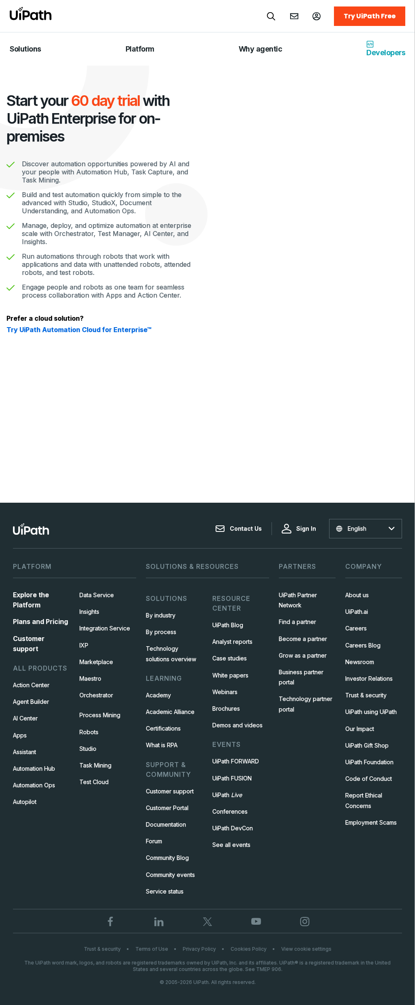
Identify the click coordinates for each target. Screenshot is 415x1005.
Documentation (166, 824)
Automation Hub (34, 768)
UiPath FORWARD (235, 761)
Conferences (230, 811)
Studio (87, 748)
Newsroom (359, 661)
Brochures (226, 708)
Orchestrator (96, 695)
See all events (231, 844)
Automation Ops (34, 785)
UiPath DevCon (232, 828)
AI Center (25, 718)
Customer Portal (167, 807)
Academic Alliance (170, 711)
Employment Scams (371, 822)
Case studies (229, 658)
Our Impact (359, 728)
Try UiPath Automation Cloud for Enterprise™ (78, 330)
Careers (356, 628)
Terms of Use (151, 949)
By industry (160, 615)
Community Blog (167, 857)
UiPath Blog (227, 624)
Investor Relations (369, 678)
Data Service (96, 594)
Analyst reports (232, 641)
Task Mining (95, 765)
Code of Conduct (368, 778)
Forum (154, 841)
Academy (158, 695)
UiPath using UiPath (371, 711)
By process (161, 631)
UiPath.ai (356, 611)
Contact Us (246, 528)
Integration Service (104, 628)
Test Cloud (94, 781)
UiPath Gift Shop (367, 745)
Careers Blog (363, 645)
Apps (20, 735)
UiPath (227, 794)
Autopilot (24, 801)
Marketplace (96, 661)
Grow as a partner (303, 655)
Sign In (306, 528)
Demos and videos (237, 725)
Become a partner (303, 638)
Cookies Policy (249, 949)
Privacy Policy (199, 949)
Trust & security (366, 695)
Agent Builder (31, 701)
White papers (230, 675)
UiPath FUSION (232, 778)
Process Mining (99, 714)
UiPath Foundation (369, 762)
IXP (83, 645)
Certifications (163, 728)
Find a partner (297, 621)
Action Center (31, 684)
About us (357, 594)
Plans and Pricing (40, 621)
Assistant (24, 751)
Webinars (224, 691)
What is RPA (162, 744)
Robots (88, 732)
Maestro (90, 678)
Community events (170, 874)
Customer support (170, 791)
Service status (165, 891)
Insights (89, 611)
